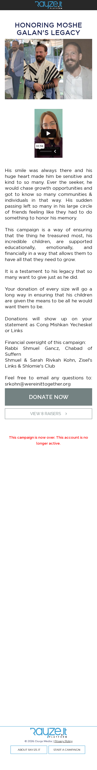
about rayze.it (29, 749)
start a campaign (66, 749)
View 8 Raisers (45, 413)
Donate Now (48, 397)
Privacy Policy (63, 741)
